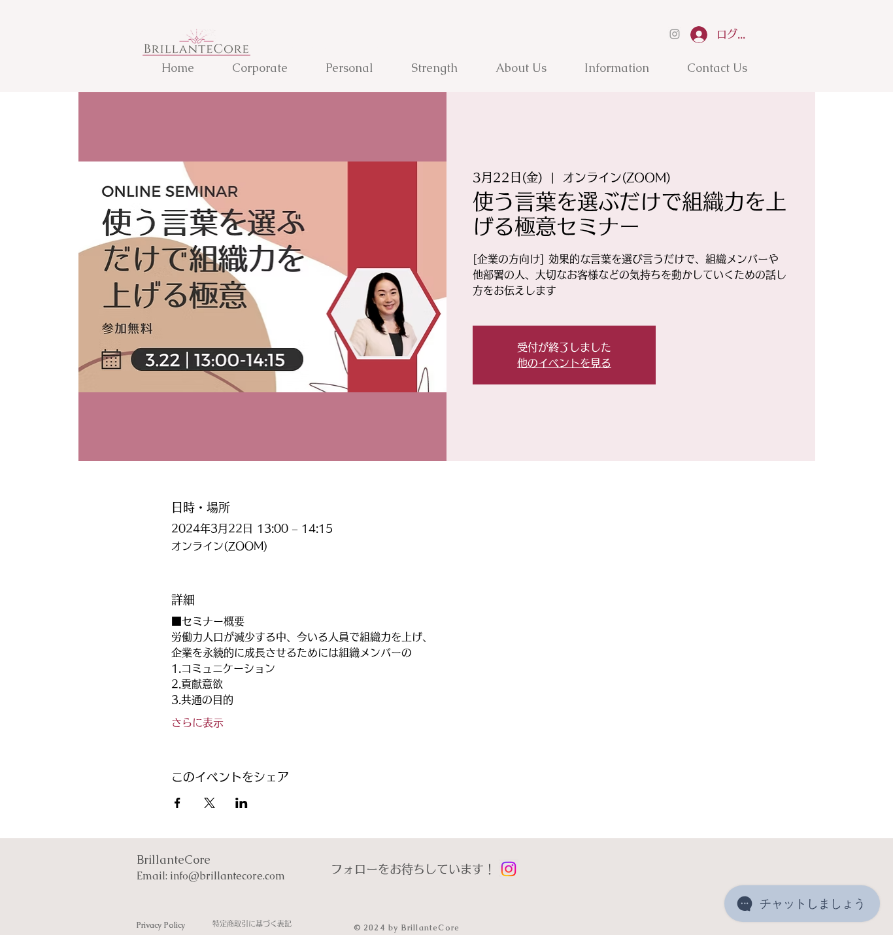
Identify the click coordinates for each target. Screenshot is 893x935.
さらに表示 (197, 722)
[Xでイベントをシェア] (209, 803)
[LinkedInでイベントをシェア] (241, 803)
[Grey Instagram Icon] (674, 34)
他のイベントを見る (564, 363)
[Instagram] (508, 869)
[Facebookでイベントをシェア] (177, 803)
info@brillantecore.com (227, 876)
